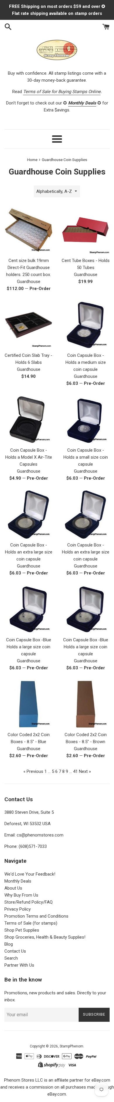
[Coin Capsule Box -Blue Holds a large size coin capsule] (28, 609)
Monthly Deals (17, 881)
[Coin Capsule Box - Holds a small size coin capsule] (85, 420)
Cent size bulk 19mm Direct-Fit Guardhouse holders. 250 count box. (28, 267)
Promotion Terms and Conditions (36, 916)
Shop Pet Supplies (21, 930)
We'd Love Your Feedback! (29, 874)
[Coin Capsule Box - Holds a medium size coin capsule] (85, 325)
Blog (8, 944)
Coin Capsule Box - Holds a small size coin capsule (85, 457)
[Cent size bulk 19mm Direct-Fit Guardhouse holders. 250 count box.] (28, 230)
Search (11, 958)
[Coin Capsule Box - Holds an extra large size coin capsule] (28, 514)
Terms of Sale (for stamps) (30, 923)
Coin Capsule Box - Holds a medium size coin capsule (85, 362)
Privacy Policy (17, 909)
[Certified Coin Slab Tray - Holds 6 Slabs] (28, 325)
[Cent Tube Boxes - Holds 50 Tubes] (85, 230)
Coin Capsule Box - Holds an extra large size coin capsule (28, 552)
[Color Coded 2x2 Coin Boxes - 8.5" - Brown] (85, 704)
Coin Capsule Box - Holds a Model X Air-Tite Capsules (28, 457)
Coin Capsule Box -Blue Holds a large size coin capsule (28, 646)
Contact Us (15, 951)
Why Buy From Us (21, 895)
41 (75, 771)
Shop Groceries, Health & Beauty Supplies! (44, 937)
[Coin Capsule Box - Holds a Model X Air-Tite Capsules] (28, 420)
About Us (13, 888)
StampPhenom (71, 1046)
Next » (85, 771)
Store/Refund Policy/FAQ (28, 902)
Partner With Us (19, 965)
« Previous (33, 771)
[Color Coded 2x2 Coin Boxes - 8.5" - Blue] (28, 704)
